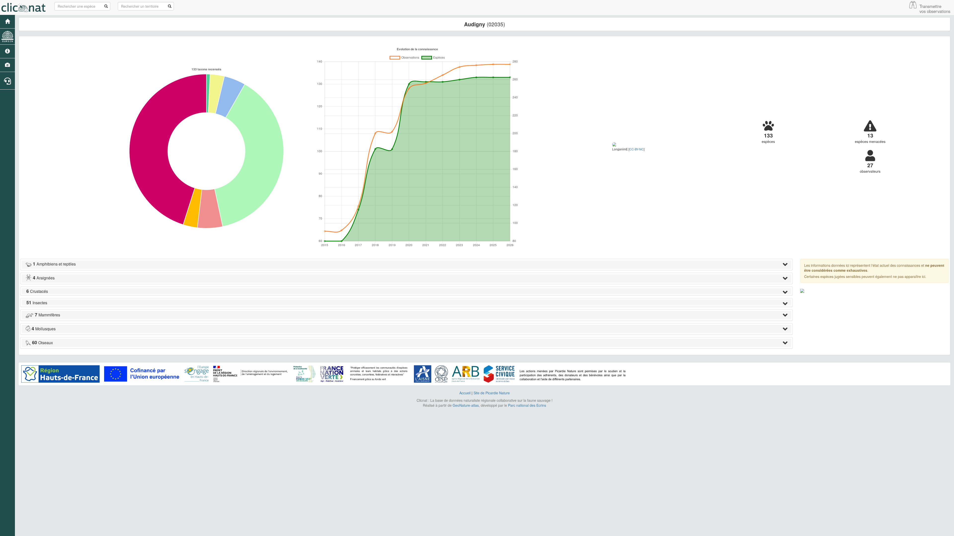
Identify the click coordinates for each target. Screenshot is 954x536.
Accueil (465, 392)
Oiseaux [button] (42, 342)
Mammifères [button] (47, 315)
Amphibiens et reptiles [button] (54, 264)
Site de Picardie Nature (492, 392)
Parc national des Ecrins (527, 405)
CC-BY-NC (636, 149)
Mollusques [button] (44, 329)
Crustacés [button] (37, 291)
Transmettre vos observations (934, 8)
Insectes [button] (36, 302)
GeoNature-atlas (466, 405)
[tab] (406, 264)
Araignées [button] (44, 278)
